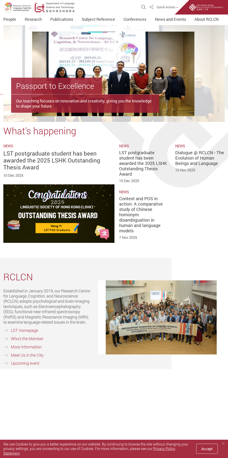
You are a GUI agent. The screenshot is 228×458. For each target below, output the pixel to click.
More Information (26, 347)
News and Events (170, 19)
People (9, 19)
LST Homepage (24, 330)
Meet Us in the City (27, 355)
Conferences (135, 19)
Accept (207, 448)
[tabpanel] (114, 73)
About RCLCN (206, 19)
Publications (61, 19)
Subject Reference (98, 19)
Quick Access (166, 7)
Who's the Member (27, 338)
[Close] (223, 443)
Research (33, 19)
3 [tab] (218, 100)
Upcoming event (25, 363)
